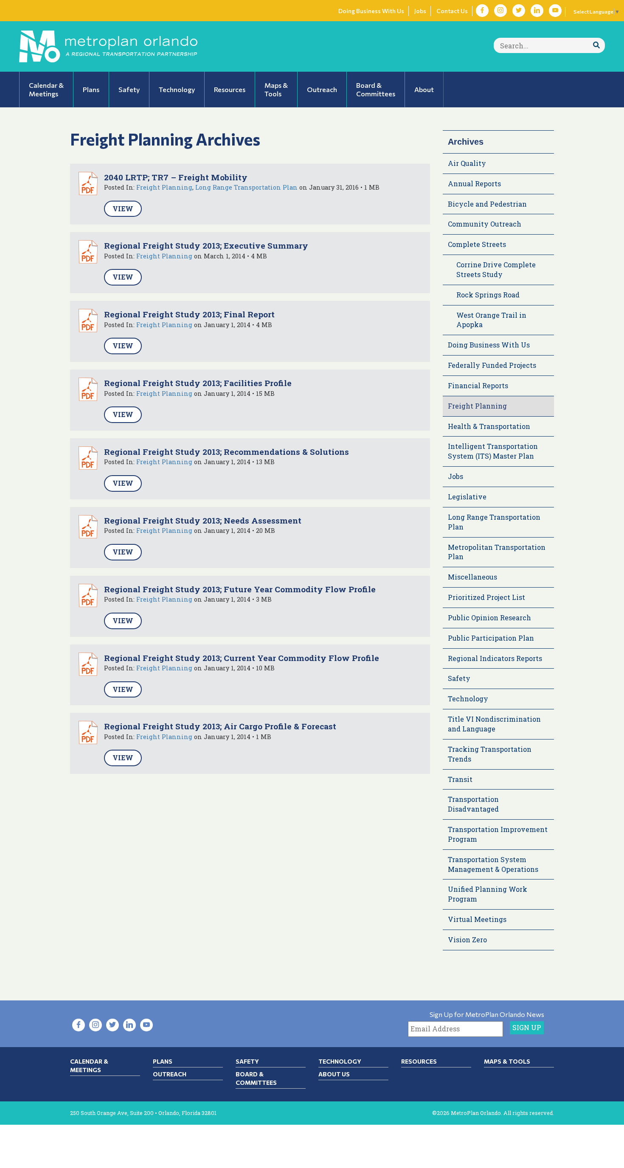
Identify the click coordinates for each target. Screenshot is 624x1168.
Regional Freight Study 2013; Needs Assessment (202, 520)
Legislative (467, 496)
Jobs (420, 10)
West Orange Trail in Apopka (491, 320)
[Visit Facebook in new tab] (482, 10)
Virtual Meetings (477, 919)
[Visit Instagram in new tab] (500, 10)
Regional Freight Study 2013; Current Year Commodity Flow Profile (241, 658)
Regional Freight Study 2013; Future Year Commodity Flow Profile (240, 589)
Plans (162, 1061)
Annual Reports (474, 183)
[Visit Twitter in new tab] (518, 10)
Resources (419, 1061)
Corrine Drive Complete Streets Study (496, 269)
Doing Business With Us (371, 10)
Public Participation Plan (491, 637)
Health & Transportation (489, 426)
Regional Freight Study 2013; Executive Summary (206, 245)
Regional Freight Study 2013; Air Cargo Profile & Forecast (220, 726)
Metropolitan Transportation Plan (496, 552)
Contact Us (452, 10)
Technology (468, 698)
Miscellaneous (472, 576)
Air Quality (467, 163)
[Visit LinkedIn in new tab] (537, 10)
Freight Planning (164, 187)
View (122, 208)
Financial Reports (478, 385)
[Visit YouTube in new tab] (555, 10)
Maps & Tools (507, 1061)
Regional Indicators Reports (495, 658)
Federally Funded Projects (492, 365)
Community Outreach (484, 223)
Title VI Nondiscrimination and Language (494, 723)
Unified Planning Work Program (487, 894)
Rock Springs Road (488, 294)
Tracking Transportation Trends (489, 754)
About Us (334, 1074)
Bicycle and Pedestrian (487, 203)
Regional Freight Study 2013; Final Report (189, 314)
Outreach (169, 1074)
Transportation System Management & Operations (493, 864)
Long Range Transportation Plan (246, 187)
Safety (459, 678)
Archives (465, 141)
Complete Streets (477, 244)
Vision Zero (467, 939)
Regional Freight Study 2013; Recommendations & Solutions (226, 451)
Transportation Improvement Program (498, 834)
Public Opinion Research (489, 617)
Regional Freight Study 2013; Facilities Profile (198, 383)
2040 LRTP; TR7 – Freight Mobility (175, 177)
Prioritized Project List (486, 597)
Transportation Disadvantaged (473, 804)
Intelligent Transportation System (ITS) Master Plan (493, 451)
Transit (460, 779)
